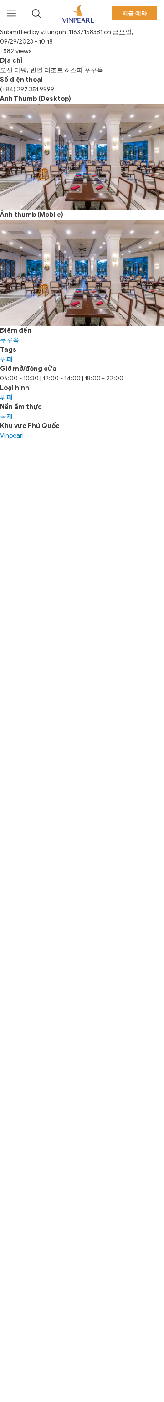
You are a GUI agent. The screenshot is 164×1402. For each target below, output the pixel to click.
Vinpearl (12, 435)
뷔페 (6, 359)
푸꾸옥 (9, 340)
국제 (6, 416)
